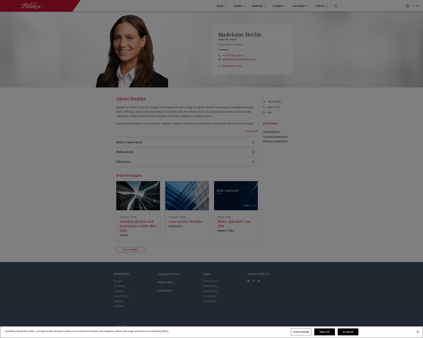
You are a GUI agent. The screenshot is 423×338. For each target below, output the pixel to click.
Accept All (348, 331)
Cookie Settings (301, 331)
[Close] (417, 331)
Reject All (325, 331)
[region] (211, 332)
